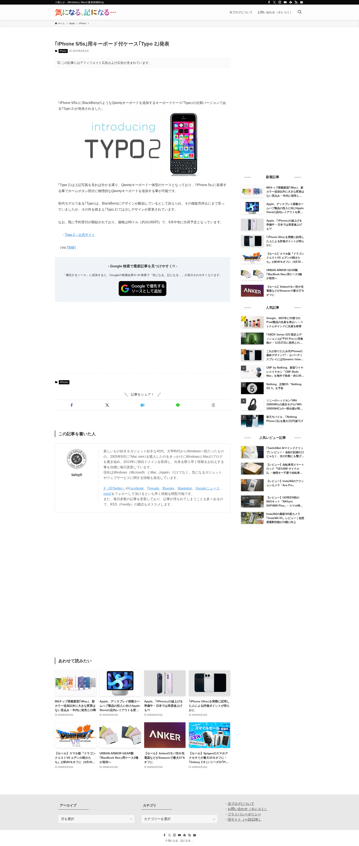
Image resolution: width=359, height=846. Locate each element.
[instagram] (280, 2)
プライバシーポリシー (244, 814)
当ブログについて (241, 803)
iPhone (63, 51)
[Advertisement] (142, 84)
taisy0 (76, 475)
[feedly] (290, 2)
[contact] (301, 2)
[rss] (296, 2)
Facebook (136, 488)
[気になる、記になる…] (85, 12)
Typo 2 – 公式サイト (80, 235)
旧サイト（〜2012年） (245, 819)
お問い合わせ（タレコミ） (248, 809)
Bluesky (168, 488)
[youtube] (285, 2)
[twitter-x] (274, 2)
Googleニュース (207, 488)
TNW (70, 247)
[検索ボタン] (299, 12)
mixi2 (107, 494)
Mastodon (185, 488)
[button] (72, 405)
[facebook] (269, 2)
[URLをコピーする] (213, 405)
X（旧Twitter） (114, 488)
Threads (153, 488)
